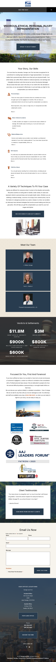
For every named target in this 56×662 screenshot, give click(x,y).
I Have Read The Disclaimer (15, 571)
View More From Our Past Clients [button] (28, 511)
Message (8, 550)
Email (8, 542)
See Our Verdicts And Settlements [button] (28, 214)
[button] (51, 10)
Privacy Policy (22, 658)
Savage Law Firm (25, 656)
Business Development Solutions (35, 658)
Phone (30, 535)
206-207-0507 (28, 627)
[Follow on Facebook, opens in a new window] (27, 647)
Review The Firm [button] (28, 635)
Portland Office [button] (28, 615)
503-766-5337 (23, 10)
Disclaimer (8, 568)
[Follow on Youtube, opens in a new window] (29, 647)
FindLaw (47, 658)
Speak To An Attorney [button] (28, 46)
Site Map (16, 658)
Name (7, 535)
